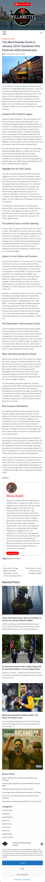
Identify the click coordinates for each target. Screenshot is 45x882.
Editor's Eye (5, 820)
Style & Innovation (8, 837)
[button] (42, 844)
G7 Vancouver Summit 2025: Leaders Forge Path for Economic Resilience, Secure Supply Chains (21, 667)
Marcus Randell (8, 54)
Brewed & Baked (7, 817)
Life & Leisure (6, 827)
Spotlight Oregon (7, 834)
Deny (22, 869)
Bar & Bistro (6, 814)
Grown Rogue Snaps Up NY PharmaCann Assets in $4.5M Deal (21, 792)
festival (10, 558)
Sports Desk (6, 830)
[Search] (41, 33)
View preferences (22, 874)
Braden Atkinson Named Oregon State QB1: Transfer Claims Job (21, 801)
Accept (22, 863)
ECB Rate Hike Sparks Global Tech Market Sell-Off (17, 789)
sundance (17, 558)
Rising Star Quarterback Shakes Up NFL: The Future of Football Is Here (20, 716)
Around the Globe (8, 39)
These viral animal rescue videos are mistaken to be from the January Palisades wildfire (22, 619)
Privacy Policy (17, 879)
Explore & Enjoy (7, 824)
